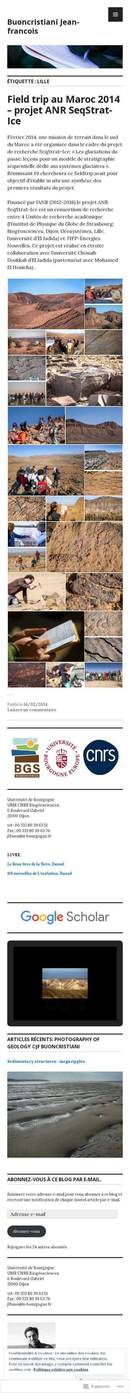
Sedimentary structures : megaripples (46, 1061)
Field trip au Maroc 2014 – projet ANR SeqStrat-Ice (63, 109)
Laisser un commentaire (32, 709)
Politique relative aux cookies (61, 1369)
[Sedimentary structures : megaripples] (65, 1119)
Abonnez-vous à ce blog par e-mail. (54, 1179)
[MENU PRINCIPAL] (115, 14)
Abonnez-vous (26, 1231)
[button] (45, 304)
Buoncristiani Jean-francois (43, 26)
